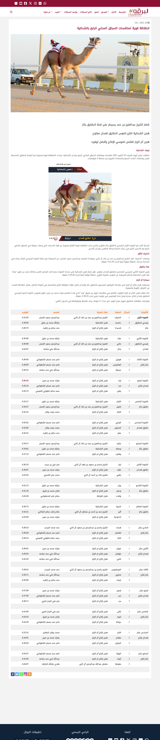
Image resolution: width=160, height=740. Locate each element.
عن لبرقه (47, 12)
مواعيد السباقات (71, 12)
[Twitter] (17, 674)
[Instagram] (25, 674)
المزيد (57, 12)
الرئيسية (122, 12)
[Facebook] (13, 674)
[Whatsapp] (21, 674)
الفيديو (104, 12)
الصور (96, 12)
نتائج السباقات (86, 12)
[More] (30, 674)
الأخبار (114, 12)
